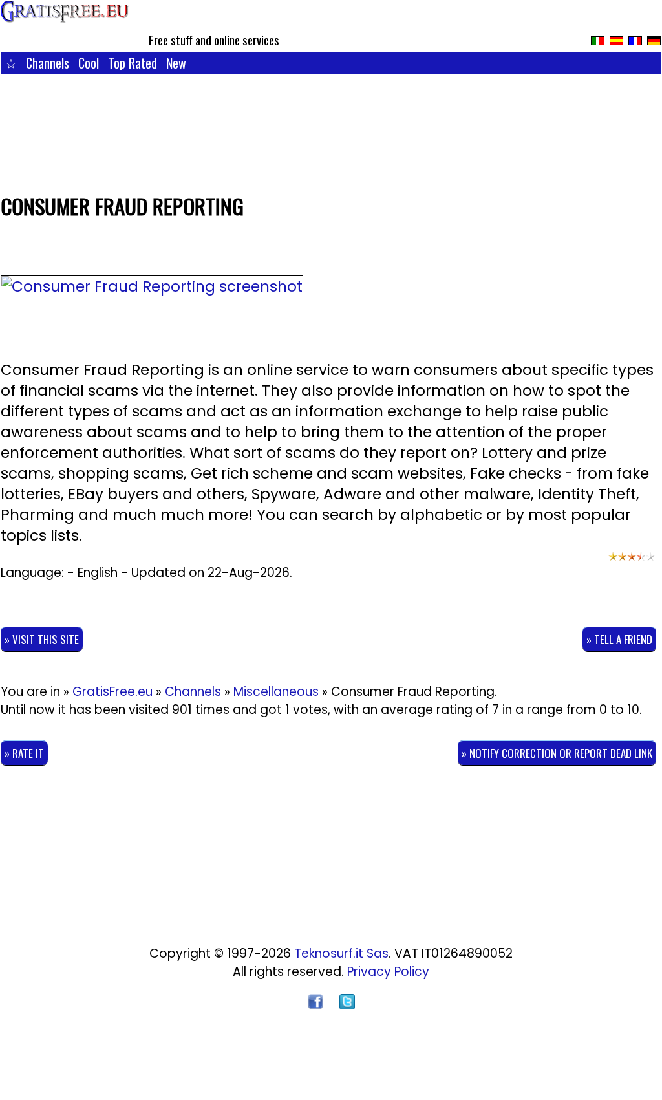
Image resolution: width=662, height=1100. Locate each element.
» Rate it (24, 753)
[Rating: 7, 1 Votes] (631, 562)
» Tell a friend (619, 639)
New (176, 62)
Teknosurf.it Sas (341, 953)
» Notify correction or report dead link (557, 753)
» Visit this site (42, 639)
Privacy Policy (388, 971)
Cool (88, 62)
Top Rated (132, 62)
